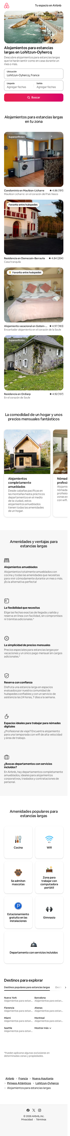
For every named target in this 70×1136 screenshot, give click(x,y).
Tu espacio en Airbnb (48, 5)
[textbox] (19, 87)
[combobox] (34, 75)
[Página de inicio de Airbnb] (6, 5)
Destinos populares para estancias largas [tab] (27, 987)
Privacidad (27, 1119)
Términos (41, 1119)
